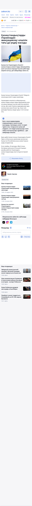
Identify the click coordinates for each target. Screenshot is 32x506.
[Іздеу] (26, 11)
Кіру (30, 227)
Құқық (21, 15)
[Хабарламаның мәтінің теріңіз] (16, 232)
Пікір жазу (27, 236)
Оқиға (16, 15)
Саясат (3, 15)
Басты (3, 25)
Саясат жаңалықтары (7, 27)
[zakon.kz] (5, 11)
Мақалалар (27, 15)
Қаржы (12, 15)
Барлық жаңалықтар (11, 25)
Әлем (7, 15)
